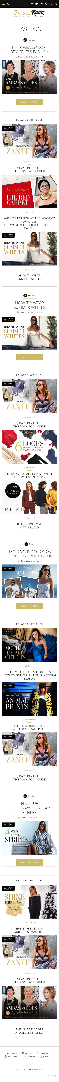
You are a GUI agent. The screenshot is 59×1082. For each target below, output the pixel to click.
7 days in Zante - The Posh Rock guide (29, 169)
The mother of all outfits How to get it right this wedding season (29, 675)
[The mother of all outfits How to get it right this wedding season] (29, 645)
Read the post (29, 101)
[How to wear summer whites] (29, 248)
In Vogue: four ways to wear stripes (29, 807)
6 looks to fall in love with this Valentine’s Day (29, 475)
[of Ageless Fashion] (29, 77)
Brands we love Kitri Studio (29, 526)
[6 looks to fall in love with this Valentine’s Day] (29, 447)
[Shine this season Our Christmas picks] (29, 902)
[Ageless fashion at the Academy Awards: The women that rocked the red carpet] (29, 191)
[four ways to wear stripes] (29, 838)
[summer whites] (29, 333)
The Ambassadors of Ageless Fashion (29, 49)
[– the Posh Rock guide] (29, 581)
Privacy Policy (50, 1075)
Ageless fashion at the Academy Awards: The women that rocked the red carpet (29, 223)
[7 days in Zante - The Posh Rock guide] (29, 141)
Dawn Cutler (23, 56)
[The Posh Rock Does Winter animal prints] (29, 699)
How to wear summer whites (29, 277)
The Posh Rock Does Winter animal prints (29, 727)
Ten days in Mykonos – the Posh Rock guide (29, 553)
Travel (32, 544)
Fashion (31, 39)
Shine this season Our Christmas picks (29, 930)
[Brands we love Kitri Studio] (29, 497)
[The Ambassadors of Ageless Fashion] (29, 1002)
